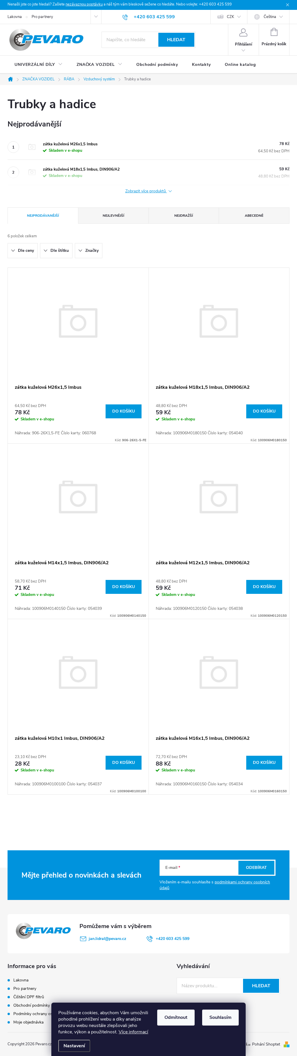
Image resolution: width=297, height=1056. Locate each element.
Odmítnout (175, 1017)
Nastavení (74, 1046)
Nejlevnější (113, 215)
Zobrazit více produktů (146, 191)
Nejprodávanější (43, 215)
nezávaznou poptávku (84, 4)
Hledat (176, 40)
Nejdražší (183, 215)
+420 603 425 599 (172, 938)
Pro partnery (42, 16)
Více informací (133, 1032)
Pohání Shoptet (266, 1044)
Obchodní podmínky (31, 1005)
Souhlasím (220, 1017)
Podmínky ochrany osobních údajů (44, 1014)
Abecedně (254, 215)
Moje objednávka (28, 1022)
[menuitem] (39, 65)
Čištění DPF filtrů (28, 997)
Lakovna (15, 16)
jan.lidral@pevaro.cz (107, 938)
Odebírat (256, 867)
